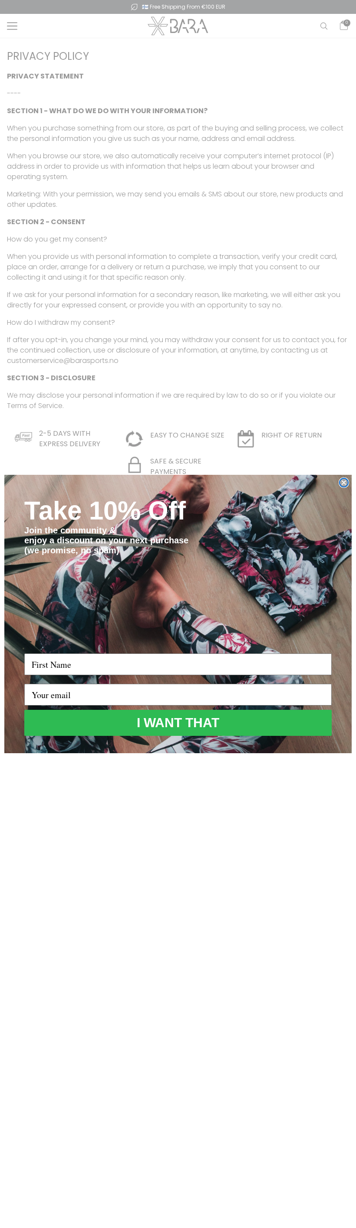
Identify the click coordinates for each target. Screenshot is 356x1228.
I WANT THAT (178, 722)
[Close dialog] (344, 482)
